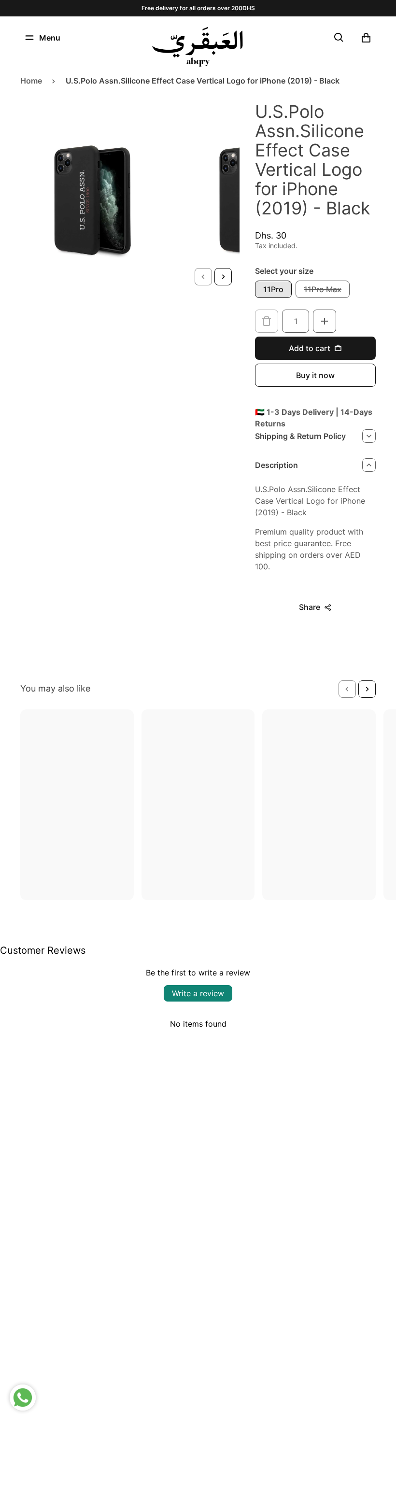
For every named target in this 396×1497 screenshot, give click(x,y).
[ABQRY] (198, 47)
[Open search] (339, 37)
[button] (203, 276)
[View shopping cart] (366, 37)
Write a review (198, 993)
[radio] (273, 289)
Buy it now (315, 375)
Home (31, 80)
